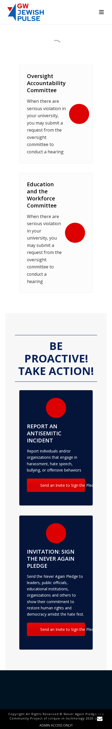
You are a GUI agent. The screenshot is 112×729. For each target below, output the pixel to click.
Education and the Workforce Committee (42, 195)
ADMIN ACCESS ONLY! (56, 725)
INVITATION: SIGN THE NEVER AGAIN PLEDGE (50, 558)
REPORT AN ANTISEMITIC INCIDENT (44, 433)
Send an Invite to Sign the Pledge (62, 485)
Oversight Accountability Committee (46, 83)
